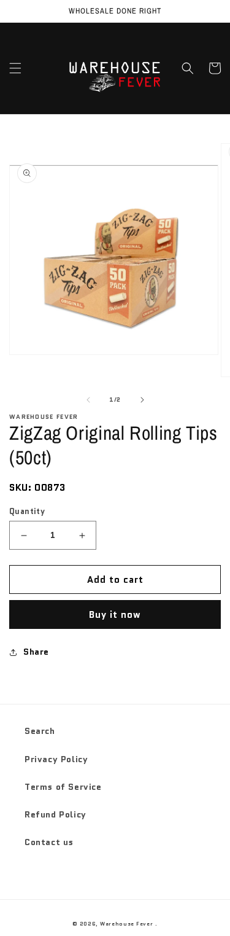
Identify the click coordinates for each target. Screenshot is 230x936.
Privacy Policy (56, 759)
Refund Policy (55, 814)
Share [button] (36, 651)
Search (40, 731)
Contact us (49, 842)
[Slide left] (88, 399)
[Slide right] (142, 399)
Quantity (27, 511)
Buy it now (115, 615)
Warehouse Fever (126, 923)
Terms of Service (63, 787)
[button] (15, 68)
